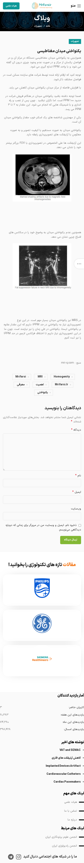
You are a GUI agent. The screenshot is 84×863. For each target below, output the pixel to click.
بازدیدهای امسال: (74, 729)
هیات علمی (11, 6)
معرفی (21, 385)
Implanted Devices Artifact (63, 766)
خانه (48, 26)
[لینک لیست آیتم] (42, 802)
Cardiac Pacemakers (67, 782)
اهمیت (40, 385)
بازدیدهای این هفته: (72, 715)
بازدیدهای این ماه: (73, 722)
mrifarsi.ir (61, 385)
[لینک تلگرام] (11, 857)
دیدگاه (76, 430)
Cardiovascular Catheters (63, 774)
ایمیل (76, 492)
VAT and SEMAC (70, 750)
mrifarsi (20, 377)
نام (78, 476)
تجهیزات (38, 26)
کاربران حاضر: (76, 707)
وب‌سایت (76, 509)
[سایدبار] (79, 264)
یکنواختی (42, 392)
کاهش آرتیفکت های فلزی (66, 758)
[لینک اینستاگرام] (18, 857)
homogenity (62, 377)
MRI (40, 377)
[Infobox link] (42, 590)
